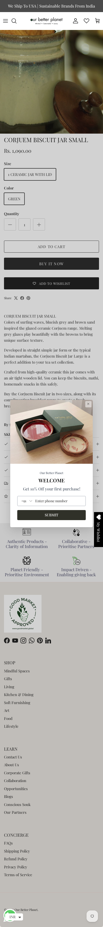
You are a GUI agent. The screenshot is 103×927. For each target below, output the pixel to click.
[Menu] (5, 20)
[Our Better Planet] (46, 21)
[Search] (16, 20)
